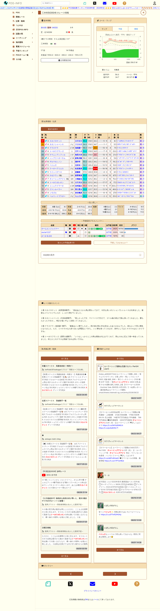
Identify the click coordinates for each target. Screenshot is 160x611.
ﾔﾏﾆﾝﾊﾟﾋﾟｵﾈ (131, 155)
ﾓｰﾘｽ (119, 148)
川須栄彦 (78, 144)
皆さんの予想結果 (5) (66, 243)
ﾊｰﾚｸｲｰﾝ (130, 168)
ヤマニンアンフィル (57, 155)
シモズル (53, 193)
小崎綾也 (78, 179)
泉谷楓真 (78, 193)
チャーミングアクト (57, 179)
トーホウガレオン (57, 182)
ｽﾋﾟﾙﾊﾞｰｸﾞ (121, 161)
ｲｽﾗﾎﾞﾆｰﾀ (120, 165)
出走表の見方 (48, 255)
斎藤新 (77, 172)
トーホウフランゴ (57, 151)
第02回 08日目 (49, 27)
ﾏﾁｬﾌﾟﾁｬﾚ (130, 196)
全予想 (109, 229)
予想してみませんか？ (119, 243)
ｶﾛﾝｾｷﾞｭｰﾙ (130, 189)
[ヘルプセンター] (124, 3)
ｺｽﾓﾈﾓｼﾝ (125, 172)
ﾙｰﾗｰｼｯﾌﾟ (120, 189)
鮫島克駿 (78, 158)
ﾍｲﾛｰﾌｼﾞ (129, 165)
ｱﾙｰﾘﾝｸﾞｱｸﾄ (129, 179)
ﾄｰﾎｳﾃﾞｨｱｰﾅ (132, 151)
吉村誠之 (78, 186)
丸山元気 (78, 196)
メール (95, 599)
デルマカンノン (56, 161)
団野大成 (78, 151)
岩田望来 (78, 141)
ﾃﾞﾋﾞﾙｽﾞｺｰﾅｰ (131, 182)
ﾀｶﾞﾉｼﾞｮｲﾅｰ (131, 144)
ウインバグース (56, 172)
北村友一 (78, 165)
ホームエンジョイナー (50, 229)
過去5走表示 (53, 129)
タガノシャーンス (57, 144)
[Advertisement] (92, 100)
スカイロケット (56, 141)
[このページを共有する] (143, 12)
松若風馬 (78, 168)
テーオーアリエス (57, 168)
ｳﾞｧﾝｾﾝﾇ (120, 179)
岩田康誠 (78, 182)
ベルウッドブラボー (57, 196)
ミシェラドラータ (57, 186)
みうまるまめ (46, 236)
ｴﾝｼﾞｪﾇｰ (133, 193)
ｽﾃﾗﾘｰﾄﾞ (125, 148)
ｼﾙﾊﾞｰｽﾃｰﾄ (121, 196)
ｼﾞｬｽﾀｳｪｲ (120, 141)
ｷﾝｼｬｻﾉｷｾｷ (121, 186)
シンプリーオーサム (57, 158)
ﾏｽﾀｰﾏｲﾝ (130, 161)
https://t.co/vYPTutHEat (114, 461)
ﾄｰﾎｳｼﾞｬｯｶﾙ (121, 151)
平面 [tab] (120, 29)
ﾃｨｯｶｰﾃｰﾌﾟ (130, 141)
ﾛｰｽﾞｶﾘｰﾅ (130, 175)
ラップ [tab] (104, 29)
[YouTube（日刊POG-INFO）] (114, 3)
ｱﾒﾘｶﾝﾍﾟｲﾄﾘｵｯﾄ (123, 193)
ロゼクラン (54, 175)
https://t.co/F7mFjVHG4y (111, 514)
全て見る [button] (64, 358)
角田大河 (78, 155)
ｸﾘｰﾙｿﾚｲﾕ (130, 186)
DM (86, 599)
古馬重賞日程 (65, 60)
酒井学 (77, 161)
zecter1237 (46, 232)
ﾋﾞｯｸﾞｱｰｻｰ (121, 158)
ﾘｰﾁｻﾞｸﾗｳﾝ (121, 175)
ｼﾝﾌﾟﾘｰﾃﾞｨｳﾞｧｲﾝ (133, 158)
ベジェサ (53, 165)
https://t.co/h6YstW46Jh (113, 425)
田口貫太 (78, 189)
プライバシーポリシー (92, 591)
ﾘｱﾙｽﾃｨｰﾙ (120, 182)
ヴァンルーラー (56, 189)
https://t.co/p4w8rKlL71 (108, 428)
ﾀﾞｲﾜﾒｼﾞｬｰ (121, 155)
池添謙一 (78, 148)
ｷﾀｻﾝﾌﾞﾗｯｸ (121, 144)
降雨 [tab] (136, 29)
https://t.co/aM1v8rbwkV (109, 458)
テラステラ (54, 148)
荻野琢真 (78, 175)
